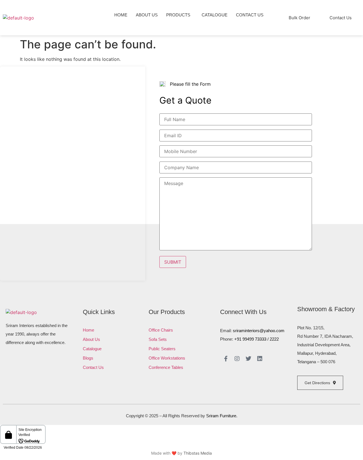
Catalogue (214, 14)
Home (120, 14)
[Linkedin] (259, 358)
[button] (179, 14)
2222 (274, 339)
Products (178, 14)
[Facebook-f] (225, 358)
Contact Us (249, 14)
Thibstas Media (197, 453)
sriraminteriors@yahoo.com (258, 330)
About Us (147, 14)
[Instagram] (237, 358)
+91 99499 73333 (250, 339)
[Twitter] (248, 358)
